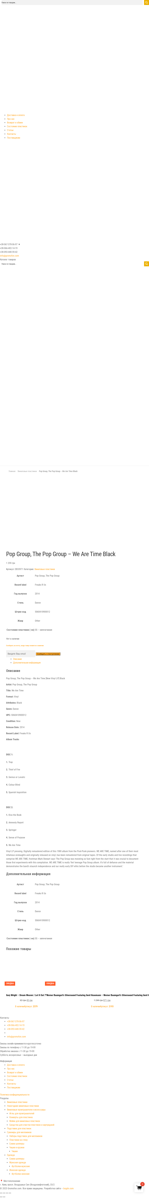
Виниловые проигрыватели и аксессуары (26, 1109)
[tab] (78, 659)
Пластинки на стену (18, 1139)
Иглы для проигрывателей (21, 1113)
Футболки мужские (21, 1166)
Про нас (11, 119)
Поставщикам (13, 137)
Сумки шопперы (16, 1143)
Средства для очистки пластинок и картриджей (31, 1124)
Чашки (15, 1151)
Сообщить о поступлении (48, 654)
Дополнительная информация (27, 662)
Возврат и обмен (15, 122)
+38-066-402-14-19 (15, 1025)
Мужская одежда (17, 1162)
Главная (12, 471)
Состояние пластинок (17, 126)
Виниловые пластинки (27, 471)
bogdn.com (68, 1188)
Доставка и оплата (16, 115)
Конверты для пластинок (21, 1117)
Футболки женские (21, 1173)
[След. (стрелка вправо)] (4, 1196)
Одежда (11, 1155)
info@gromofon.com (9, 255)
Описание (17, 659)
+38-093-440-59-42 (15, 1029)
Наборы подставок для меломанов (25, 1136)
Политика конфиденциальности (14, 1094)
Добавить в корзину (26, 957)
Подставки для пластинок (19, 1128)
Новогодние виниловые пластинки (23, 1106)
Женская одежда (17, 1170)
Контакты (11, 134)
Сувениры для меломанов (19, 1132)
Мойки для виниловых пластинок (24, 1121)
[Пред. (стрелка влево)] (1, 1196)
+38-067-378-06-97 (15, 1021)
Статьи (10, 130)
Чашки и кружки (16, 1147)
